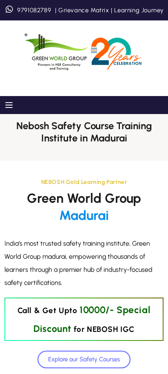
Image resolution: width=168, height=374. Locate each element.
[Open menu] (10, 105)
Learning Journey (138, 10)
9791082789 (34, 10)
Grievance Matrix (83, 10)
